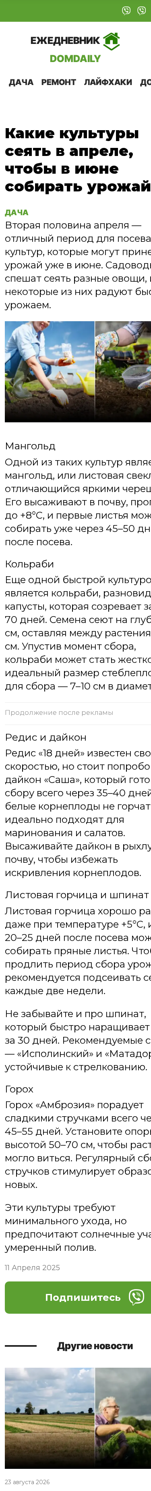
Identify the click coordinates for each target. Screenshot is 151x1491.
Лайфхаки (108, 82)
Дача (21, 82)
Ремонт (58, 82)
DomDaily (66, 49)
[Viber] (126, 10)
